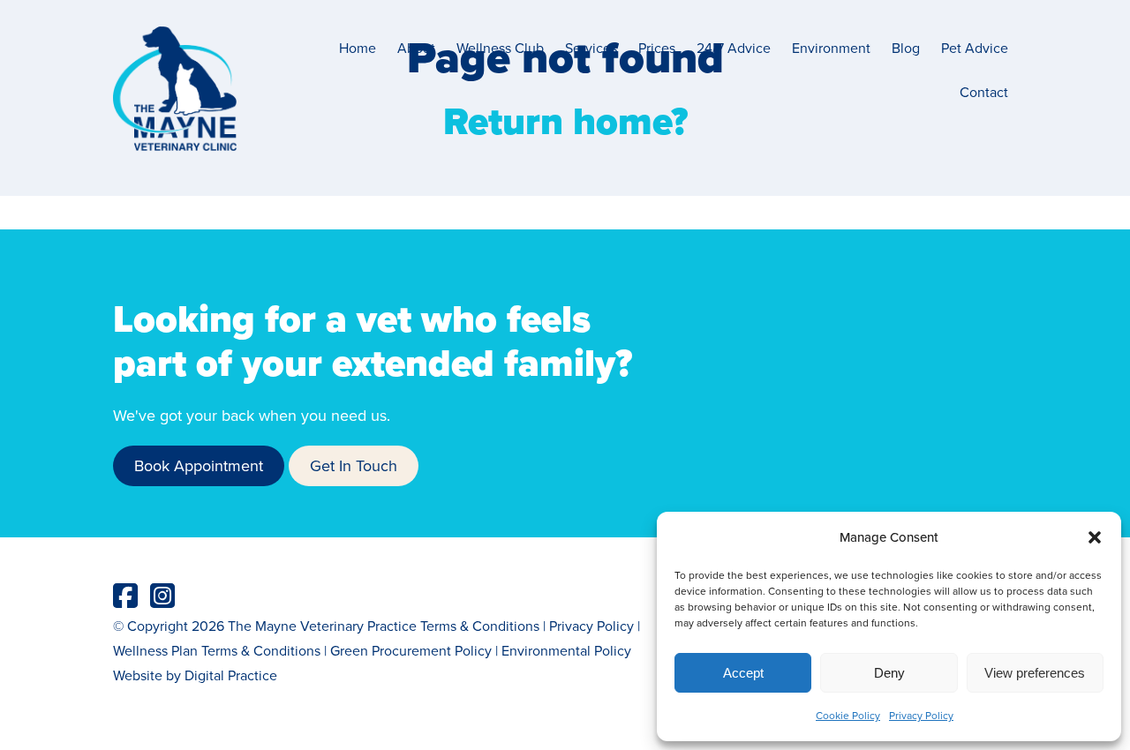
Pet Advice (974, 47)
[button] (1095, 537)
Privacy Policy (921, 715)
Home (357, 47)
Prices (656, 47)
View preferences (1034, 672)
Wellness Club (500, 47)
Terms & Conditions (479, 625)
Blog (906, 47)
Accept (743, 672)
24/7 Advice (734, 47)
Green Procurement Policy (411, 650)
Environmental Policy (566, 650)
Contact (984, 91)
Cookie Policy (848, 715)
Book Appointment (198, 465)
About (416, 47)
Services (591, 47)
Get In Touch (353, 465)
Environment (831, 47)
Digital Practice (231, 675)
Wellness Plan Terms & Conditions (216, 650)
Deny (889, 672)
